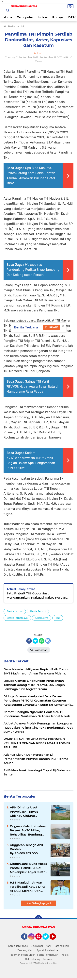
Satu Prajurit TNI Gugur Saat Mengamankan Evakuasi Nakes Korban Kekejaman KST (36, 595)
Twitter (47, 941)
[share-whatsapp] (41, 641)
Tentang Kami (26, 950)
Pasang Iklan (61, 945)
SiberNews (41, 617)
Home (8, 17)
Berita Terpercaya (17, 617)
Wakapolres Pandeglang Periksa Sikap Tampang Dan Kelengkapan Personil (33, 270)
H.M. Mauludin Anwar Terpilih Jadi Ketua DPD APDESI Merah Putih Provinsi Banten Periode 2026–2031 (28, 887)
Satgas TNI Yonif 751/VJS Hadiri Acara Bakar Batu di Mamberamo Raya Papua (32, 386)
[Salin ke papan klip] (48, 641)
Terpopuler (25, 17)
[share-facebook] (29, 641)
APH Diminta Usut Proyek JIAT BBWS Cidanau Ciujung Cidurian (24, 811)
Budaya (58, 17)
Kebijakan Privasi (18, 945)
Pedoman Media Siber (22, 954)
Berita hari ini (15, 611)
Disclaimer (37, 945)
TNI (58, 617)
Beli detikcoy (32, 959)
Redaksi (47, 959)
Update (52, 327)
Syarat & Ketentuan (48, 950)
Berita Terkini (38, 611)
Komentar (40, 650)
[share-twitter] (35, 641)
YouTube (55, 941)
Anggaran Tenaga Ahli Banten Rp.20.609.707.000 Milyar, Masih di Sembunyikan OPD (26, 849)
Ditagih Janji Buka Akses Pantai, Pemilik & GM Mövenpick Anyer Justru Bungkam (28, 868)
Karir (48, 945)
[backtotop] (38, 918)
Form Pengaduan (47, 954)
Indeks (43, 17)
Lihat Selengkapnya (38, 903)
